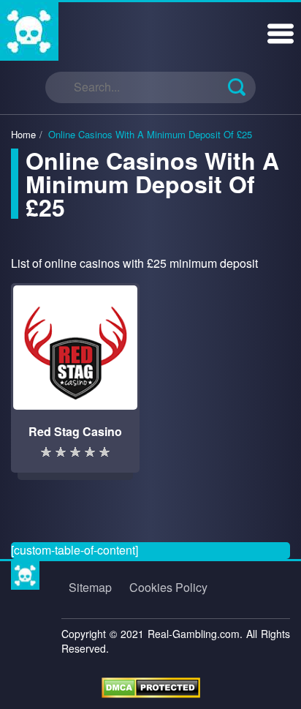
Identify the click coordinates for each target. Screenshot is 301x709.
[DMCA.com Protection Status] (151, 686)
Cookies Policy (168, 587)
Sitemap (90, 587)
